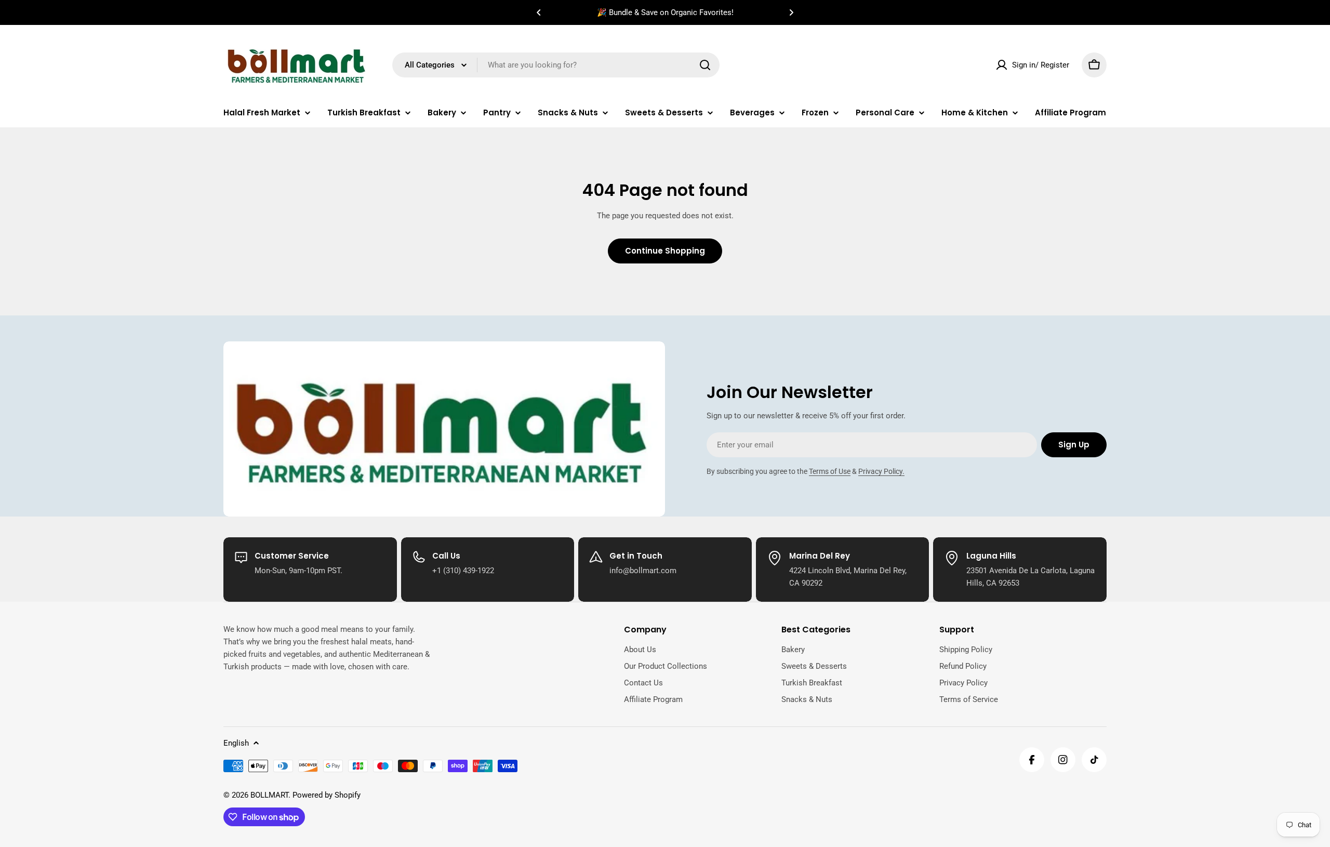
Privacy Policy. (881, 471)
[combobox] (556, 64)
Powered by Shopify (326, 795)
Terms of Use (829, 471)
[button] (539, 12)
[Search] (705, 65)
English (236, 743)
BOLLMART (269, 795)
